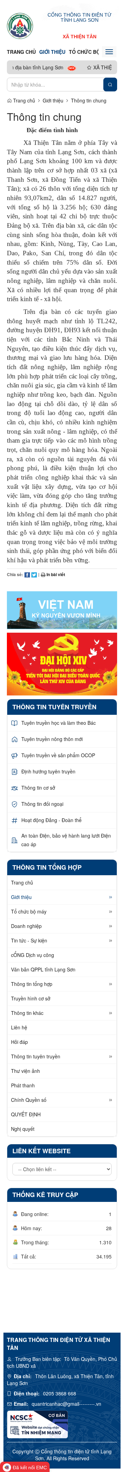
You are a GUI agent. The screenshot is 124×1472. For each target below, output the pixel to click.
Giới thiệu (52, 51)
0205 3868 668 (59, 1393)
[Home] (20, 25)
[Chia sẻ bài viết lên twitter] (34, 574)
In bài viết (55, 574)
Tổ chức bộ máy (90, 51)
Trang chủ (21, 51)
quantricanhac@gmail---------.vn (66, 1403)
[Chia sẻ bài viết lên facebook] (27, 574)
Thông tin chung (88, 100)
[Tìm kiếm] (110, 84)
